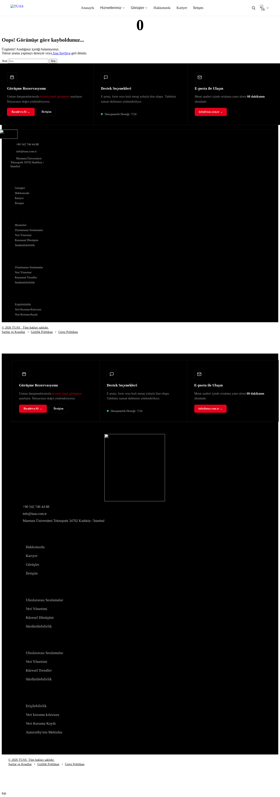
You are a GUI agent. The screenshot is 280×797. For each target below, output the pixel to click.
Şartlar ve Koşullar (13, 332)
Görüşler (137, 8)
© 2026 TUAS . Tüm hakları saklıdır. (25, 327)
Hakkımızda (162, 8)
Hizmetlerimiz (110, 8)
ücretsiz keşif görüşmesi (55, 96)
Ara (4, 61)
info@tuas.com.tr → (211, 111)
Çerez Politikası (68, 332)
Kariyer (182, 8)
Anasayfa (87, 8)
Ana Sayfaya (61, 53)
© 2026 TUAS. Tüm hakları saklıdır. (31, 759)
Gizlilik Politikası (42, 332)
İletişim (198, 8)
